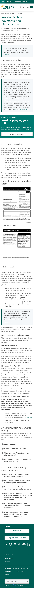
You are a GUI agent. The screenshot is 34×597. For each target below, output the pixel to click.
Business (9, 1)
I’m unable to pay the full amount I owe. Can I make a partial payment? (17, 488)
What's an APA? (10, 444)
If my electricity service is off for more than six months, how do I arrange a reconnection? (16, 514)
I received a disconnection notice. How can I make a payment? (16, 475)
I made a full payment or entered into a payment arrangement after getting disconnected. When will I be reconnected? (18, 496)
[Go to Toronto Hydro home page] (7, 7)
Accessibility (20, 571)
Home (2, 1)
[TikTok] (19, 545)
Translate (20, 585)
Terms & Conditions (22, 568)
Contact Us (17, 531)
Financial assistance (17, 134)
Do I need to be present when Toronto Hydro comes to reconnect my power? (17, 506)
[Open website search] (20, 7)
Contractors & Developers (20, 1)
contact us (7, 54)
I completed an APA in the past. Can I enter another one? (18, 460)
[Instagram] (10, 545)
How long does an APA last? (15, 449)
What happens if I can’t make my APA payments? (16, 454)
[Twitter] (6, 545)
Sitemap (7, 574)
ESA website (28, 417)
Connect (7, 562)
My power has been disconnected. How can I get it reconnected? (17, 482)
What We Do (9, 558)
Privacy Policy (8, 571)
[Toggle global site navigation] (31, 7)
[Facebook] (15, 545)
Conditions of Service (21, 109)
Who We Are (9, 555)
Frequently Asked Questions (17, 538)
